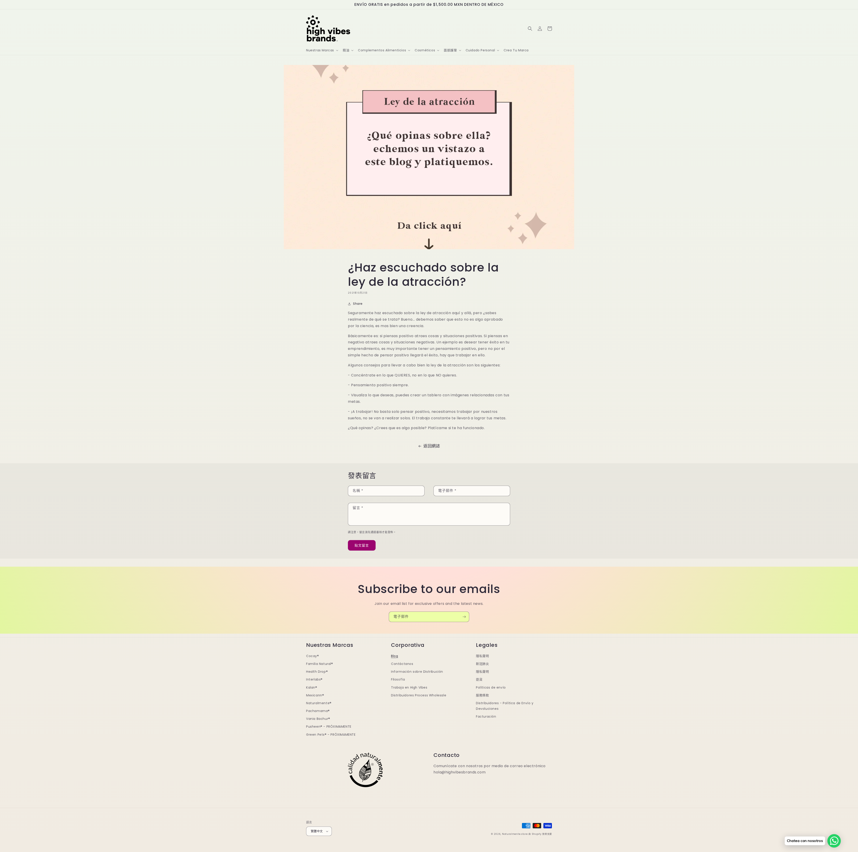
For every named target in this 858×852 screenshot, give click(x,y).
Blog (394, 656)
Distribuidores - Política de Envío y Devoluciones (505, 706)
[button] (321, 50)
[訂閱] (464, 617)
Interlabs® (314, 679)
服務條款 (482, 695)
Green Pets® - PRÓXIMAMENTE (331, 734)
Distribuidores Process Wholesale (418, 695)
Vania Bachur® (318, 718)
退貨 (479, 679)
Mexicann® (315, 695)
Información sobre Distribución (417, 671)
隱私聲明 (482, 656)
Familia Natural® (319, 664)
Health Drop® (317, 671)
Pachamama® (318, 711)
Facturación (486, 716)
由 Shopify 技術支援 (540, 834)
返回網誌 (431, 446)
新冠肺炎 (482, 664)
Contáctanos (402, 664)
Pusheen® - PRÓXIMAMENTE (328, 726)
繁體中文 (317, 831)
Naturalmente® (319, 703)
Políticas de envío (491, 687)
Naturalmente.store (515, 834)
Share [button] (358, 303)
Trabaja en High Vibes (409, 687)
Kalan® (311, 687)
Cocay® (312, 656)
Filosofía (398, 679)
